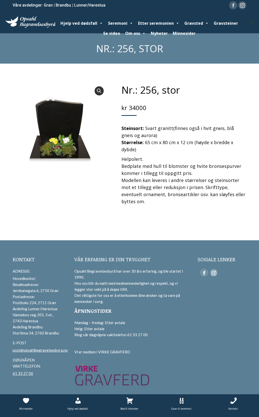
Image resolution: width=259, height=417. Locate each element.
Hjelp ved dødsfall (78, 23)
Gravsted (193, 23)
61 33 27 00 (23, 373)
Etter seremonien (156, 23)
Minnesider (184, 33)
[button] (99, 90)
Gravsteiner (226, 23)
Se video (111, 33)
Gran (48, 5)
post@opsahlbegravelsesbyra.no (40, 350)
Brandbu (63, 5)
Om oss (132, 33)
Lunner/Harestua (89, 5)
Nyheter (159, 33)
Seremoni (117, 23)
